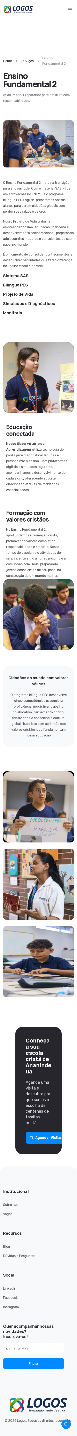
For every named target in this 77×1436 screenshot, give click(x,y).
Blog (6, 1247)
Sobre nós (10, 1205)
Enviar (33, 1364)
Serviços (27, 61)
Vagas (7, 1214)
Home (7, 61)
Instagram (11, 1307)
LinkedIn (9, 1288)
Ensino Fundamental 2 (54, 61)
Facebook (10, 1298)
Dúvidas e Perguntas (19, 1256)
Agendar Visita (48, 1138)
